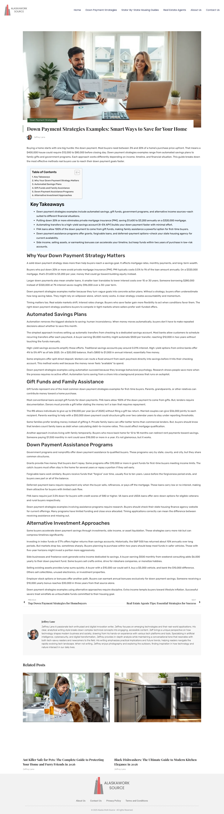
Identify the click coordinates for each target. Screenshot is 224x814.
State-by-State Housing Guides (140, 10)
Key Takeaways (42, 176)
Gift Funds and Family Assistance (52, 188)
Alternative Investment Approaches (53, 195)
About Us (196, 10)
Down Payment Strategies (101, 10)
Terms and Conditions (137, 800)
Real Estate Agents (174, 10)
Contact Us (213, 10)
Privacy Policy (113, 800)
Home (77, 10)
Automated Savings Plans (48, 184)
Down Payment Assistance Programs (54, 191)
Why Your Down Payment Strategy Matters (56, 180)
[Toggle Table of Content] (75, 172)
